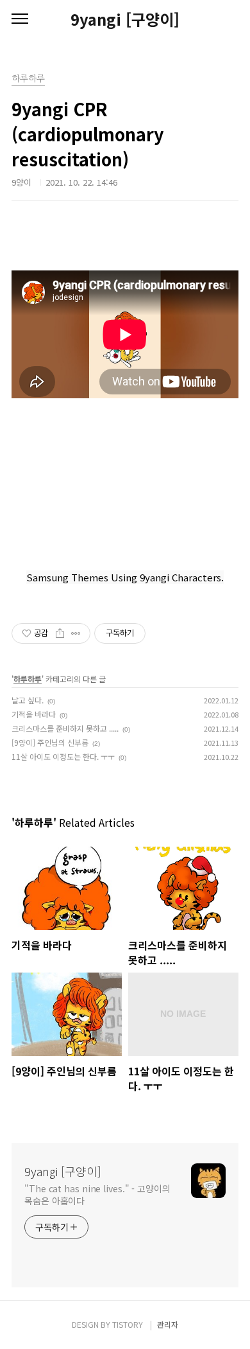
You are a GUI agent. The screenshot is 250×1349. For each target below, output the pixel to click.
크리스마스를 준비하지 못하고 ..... (65, 728)
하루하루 (27, 678)
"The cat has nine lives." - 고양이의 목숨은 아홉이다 (97, 1194)
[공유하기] (60, 633)
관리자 (167, 1324)
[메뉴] (20, 19)
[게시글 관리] (76, 633)
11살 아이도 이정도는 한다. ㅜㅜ (63, 756)
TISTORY (127, 1324)
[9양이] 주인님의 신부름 (50, 742)
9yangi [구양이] (125, 19)
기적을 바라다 (34, 714)
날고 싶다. (28, 699)
